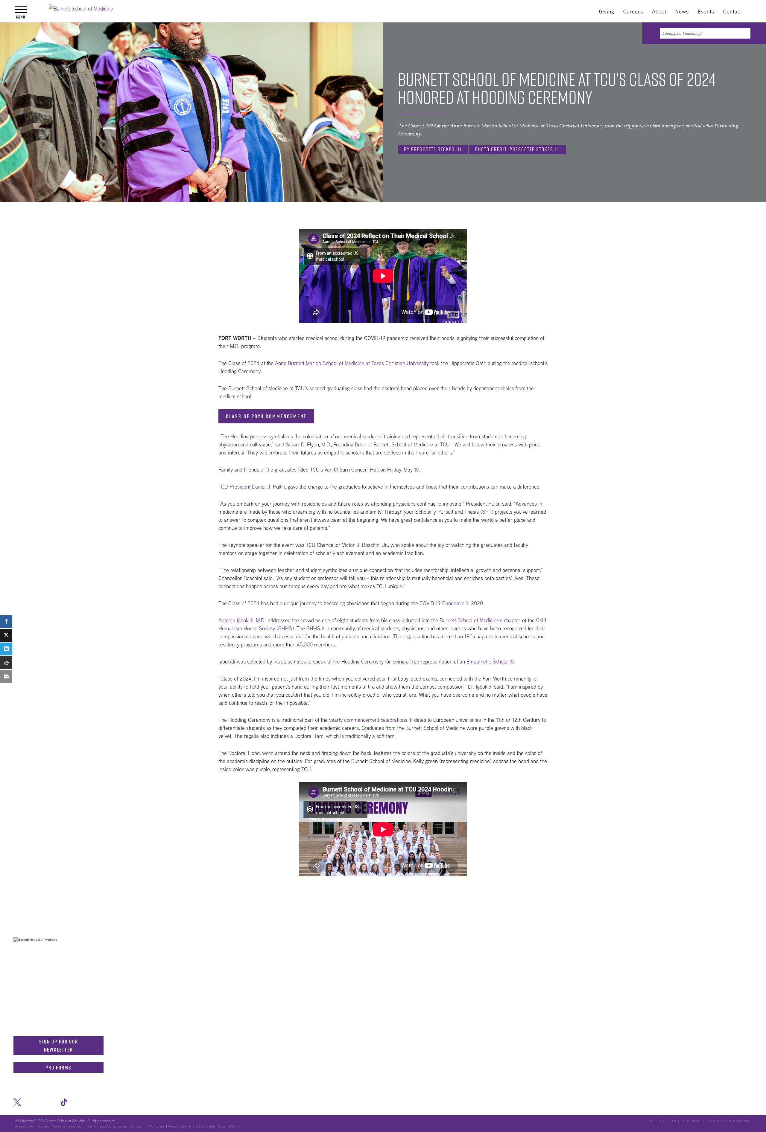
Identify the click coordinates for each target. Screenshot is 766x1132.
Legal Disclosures (113, 1126)
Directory (543, 950)
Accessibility (24, 1126)
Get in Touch (34, 968)
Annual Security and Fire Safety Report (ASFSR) (204, 1126)
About (659, 11)
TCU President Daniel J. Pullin (251, 486)
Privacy (137, 1126)
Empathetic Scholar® (490, 661)
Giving (606, 11)
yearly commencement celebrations (368, 720)
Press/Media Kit (661, 950)
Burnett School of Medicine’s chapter (480, 620)
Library (488, 950)
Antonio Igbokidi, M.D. (241, 620)
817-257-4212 (87, 1010)
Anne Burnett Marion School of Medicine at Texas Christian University (352, 363)
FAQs (466, 950)
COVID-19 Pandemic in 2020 (451, 603)
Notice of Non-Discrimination (720, 950)
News (682, 11)
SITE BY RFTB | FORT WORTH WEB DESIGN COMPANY (700, 1121)
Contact (732, 11)
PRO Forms (58, 1067)
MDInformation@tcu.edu (54, 993)
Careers (633, 11)
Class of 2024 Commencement (266, 416)
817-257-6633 (90, 980)
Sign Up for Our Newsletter (58, 1045)
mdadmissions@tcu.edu (53, 1023)
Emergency (623, 950)
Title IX (90, 1126)
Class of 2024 (243, 603)
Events (706, 11)
